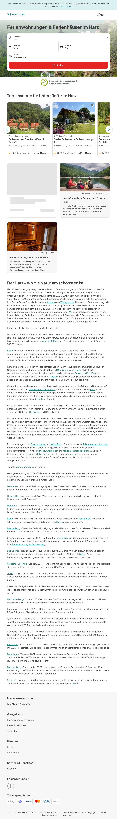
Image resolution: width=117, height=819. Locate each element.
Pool (39, 399)
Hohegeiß (12, 505)
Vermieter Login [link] (15, 730)
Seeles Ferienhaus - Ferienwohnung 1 (73, 141)
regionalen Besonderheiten (77, 450)
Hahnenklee (13, 496)
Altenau (51, 302)
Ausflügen (64, 537)
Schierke (11, 680)
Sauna (59, 521)
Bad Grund (12, 644)
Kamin (76, 683)
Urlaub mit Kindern (37, 454)
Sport (10, 350)
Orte (92, 389)
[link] (58, 65)
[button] (58, 55)
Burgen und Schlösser (86, 373)
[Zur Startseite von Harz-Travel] (16, 15)
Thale (10, 573)
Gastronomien (38, 444)
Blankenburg (13, 528)
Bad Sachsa (13, 550)
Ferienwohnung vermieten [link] (20, 719)
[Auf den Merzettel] (47, 105)
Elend (10, 518)
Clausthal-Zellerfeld (17, 563)
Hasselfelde (84, 518)
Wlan (71, 311)
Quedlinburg (63, 369)
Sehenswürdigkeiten (47, 450)
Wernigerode (67, 302)
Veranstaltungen (24, 466)
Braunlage (12, 654)
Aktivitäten (55, 444)
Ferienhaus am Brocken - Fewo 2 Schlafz (26, 141)
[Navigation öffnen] (108, 15)
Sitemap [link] (11, 768)
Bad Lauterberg (15, 599)
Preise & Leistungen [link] (17, 725)
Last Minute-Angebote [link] (18, 703)
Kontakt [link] (11, 747)
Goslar (78, 369)
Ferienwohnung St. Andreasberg (28, 544)
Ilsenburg (12, 486)
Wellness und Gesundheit (42, 389)
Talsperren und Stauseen (95, 444)
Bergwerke (34, 412)
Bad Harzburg (14, 667)
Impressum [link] (13, 752)
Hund (75, 454)
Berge (82, 554)
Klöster (53, 376)
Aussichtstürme (51, 341)
